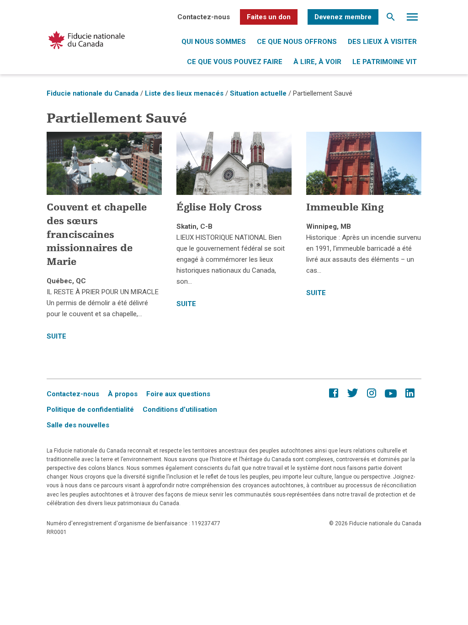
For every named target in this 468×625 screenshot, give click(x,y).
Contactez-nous (203, 17)
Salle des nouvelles (78, 425)
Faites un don (269, 17)
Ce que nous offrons (297, 42)
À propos (123, 394)
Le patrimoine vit (384, 62)
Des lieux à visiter (382, 42)
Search (390, 19)
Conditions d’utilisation (180, 409)
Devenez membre (343, 17)
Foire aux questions (178, 394)
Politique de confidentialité (90, 409)
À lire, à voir (317, 62)
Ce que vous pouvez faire (234, 62)
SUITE (56, 336)
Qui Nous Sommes (213, 42)
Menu (412, 19)
